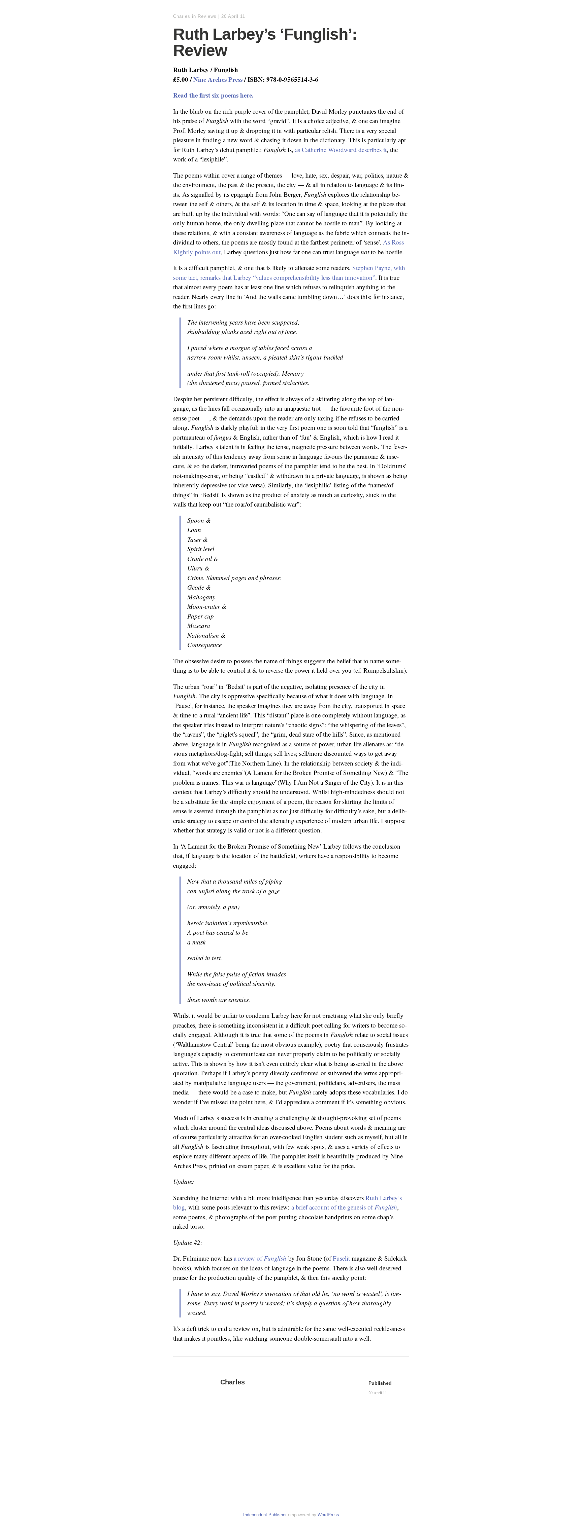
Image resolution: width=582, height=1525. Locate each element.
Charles (181, 16)
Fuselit (341, 1258)
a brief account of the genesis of (344, 1207)
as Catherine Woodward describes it (341, 149)
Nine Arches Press (218, 79)
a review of (260, 1258)
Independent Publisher (265, 1514)
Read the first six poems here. (213, 95)
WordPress (328, 1514)
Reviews (207, 16)
